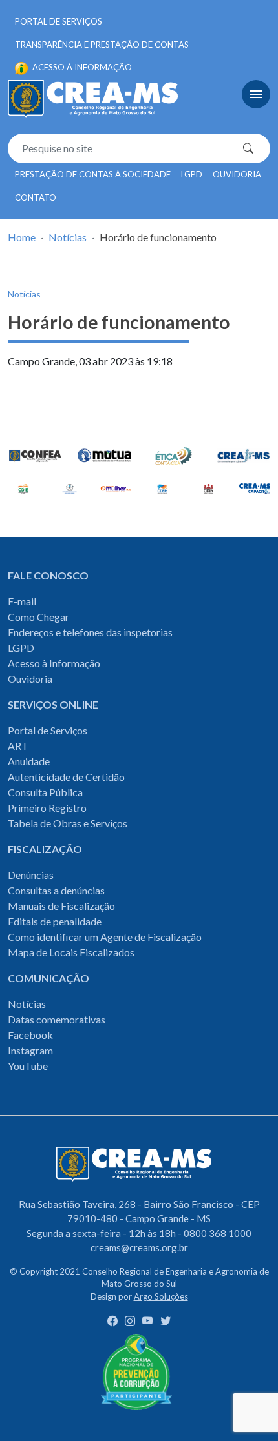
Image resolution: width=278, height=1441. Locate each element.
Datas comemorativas (56, 1019)
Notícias (67, 237)
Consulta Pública (45, 792)
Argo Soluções (161, 1296)
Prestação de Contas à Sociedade (93, 174)
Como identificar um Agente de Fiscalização (105, 937)
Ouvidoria (237, 174)
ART (18, 746)
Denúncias (31, 875)
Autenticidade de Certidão (66, 777)
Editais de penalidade (55, 921)
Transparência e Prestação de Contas (102, 44)
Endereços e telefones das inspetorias (90, 632)
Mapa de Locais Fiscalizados (71, 952)
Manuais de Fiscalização (61, 906)
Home (22, 237)
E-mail (22, 601)
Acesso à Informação (54, 663)
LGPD (191, 174)
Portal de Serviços (58, 21)
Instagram (30, 1050)
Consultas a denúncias (56, 890)
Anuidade (29, 761)
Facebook (30, 1035)
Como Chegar (38, 616)
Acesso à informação (81, 67)
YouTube (28, 1066)
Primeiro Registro (47, 807)
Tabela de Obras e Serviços (67, 823)
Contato (35, 197)
